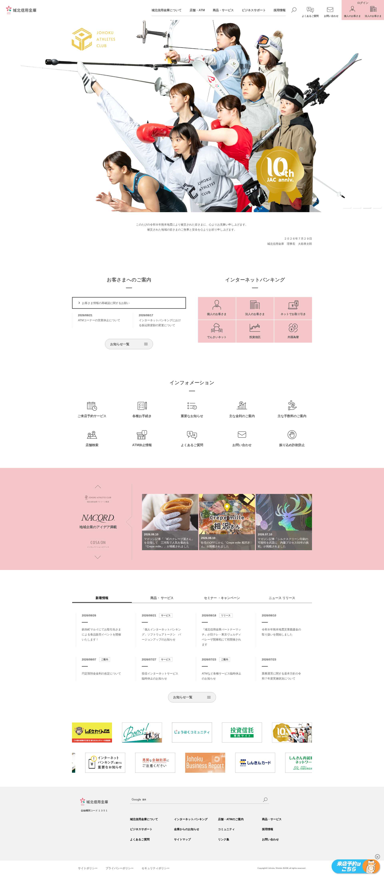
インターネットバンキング (191, 819)
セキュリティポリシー (156, 868)
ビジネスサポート (254, 10)
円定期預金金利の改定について (101, 673)
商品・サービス (223, 10)
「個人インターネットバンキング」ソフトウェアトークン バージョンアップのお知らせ (161, 634)
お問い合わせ (270, 839)
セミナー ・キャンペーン (222, 598)
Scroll (200, 204)
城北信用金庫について (167, 10)
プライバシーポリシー (120, 868)
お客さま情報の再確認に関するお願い (106, 303)
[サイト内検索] (265, 800)
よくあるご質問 (140, 839)
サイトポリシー (88, 868)
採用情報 (280, 10)
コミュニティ (226, 829)
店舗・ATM (197, 10)
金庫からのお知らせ (186, 829)
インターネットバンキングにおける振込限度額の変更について (160, 320)
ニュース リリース (282, 598)
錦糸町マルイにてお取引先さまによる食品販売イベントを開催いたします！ (101, 634)
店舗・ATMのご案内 (231, 819)
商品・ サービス (162, 598)
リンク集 (223, 839)
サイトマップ (182, 839)
